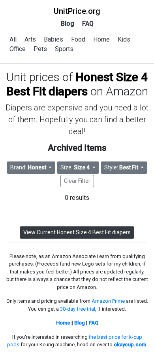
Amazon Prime (108, 301)
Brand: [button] (28, 167)
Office (17, 49)
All (13, 39)
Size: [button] (75, 167)
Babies (53, 39)
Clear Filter (77, 181)
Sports (64, 49)
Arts (30, 39)
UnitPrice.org (77, 11)
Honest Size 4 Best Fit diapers (77, 84)
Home (101, 39)
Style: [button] (121, 167)
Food (78, 39)
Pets (40, 49)
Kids (124, 39)
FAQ (88, 23)
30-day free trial (77, 309)
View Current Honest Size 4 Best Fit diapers (77, 232)
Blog (67, 23)
